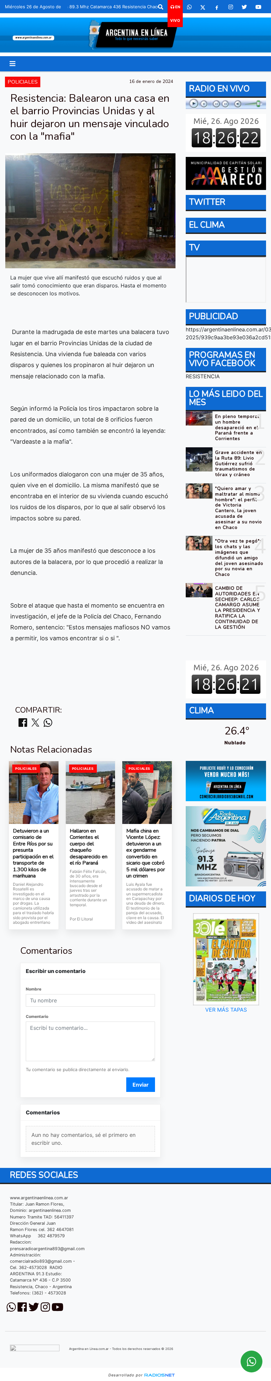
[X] (203, 7)
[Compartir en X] (35, 723)
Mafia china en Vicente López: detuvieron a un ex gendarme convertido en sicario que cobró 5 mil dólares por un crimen (145, 853)
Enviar (141, 1084)
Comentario (37, 1016)
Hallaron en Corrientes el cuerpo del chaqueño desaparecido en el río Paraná (88, 847)
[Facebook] (217, 7)
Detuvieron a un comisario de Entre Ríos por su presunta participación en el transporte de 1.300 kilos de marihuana (33, 853)
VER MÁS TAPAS (226, 1009)
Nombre (33, 989)
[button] (161, 7)
